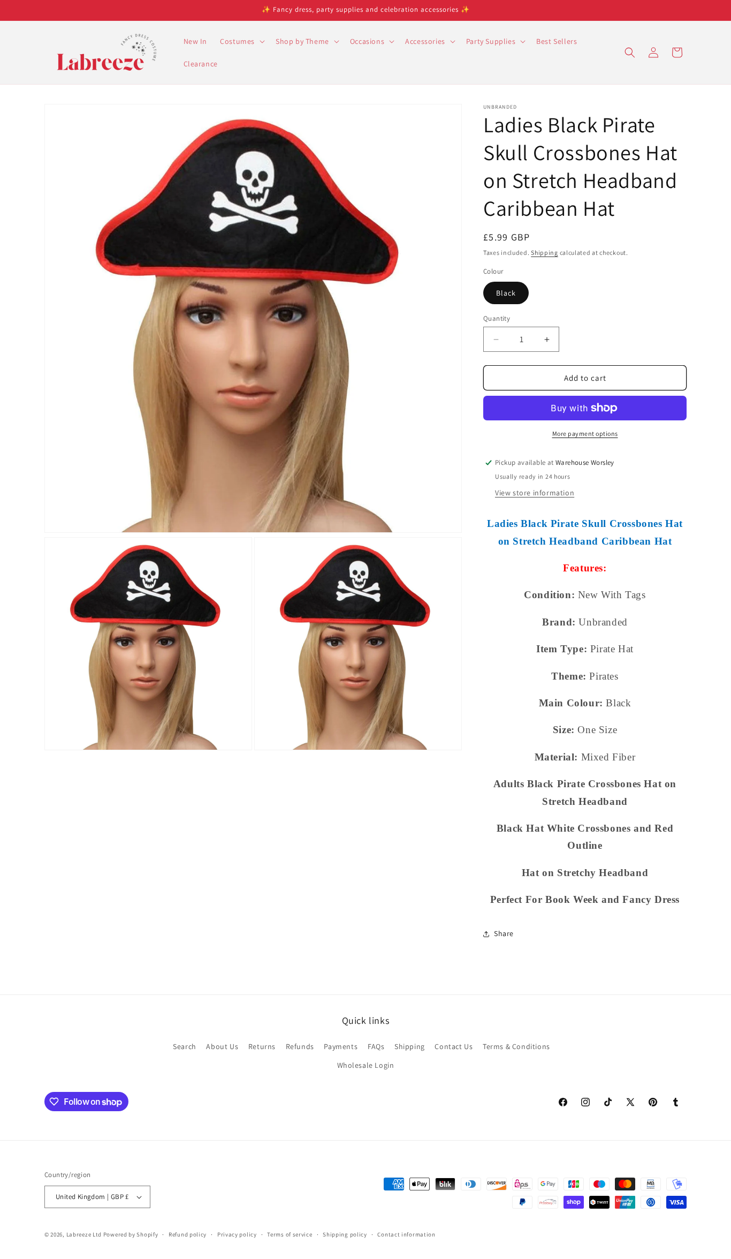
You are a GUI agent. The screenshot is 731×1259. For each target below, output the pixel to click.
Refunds (300, 1046)
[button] (241, 41)
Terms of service (289, 1234)
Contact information (406, 1234)
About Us (222, 1046)
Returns (262, 1046)
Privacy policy (237, 1234)
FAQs (376, 1046)
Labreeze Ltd (84, 1234)
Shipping (544, 252)
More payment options (585, 433)
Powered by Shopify (130, 1234)
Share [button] (504, 933)
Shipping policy (345, 1234)
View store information (534, 492)
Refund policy (188, 1234)
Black (506, 293)
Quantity (496, 318)
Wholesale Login (365, 1065)
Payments (340, 1046)
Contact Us (454, 1046)
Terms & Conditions (516, 1046)
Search (184, 1046)
